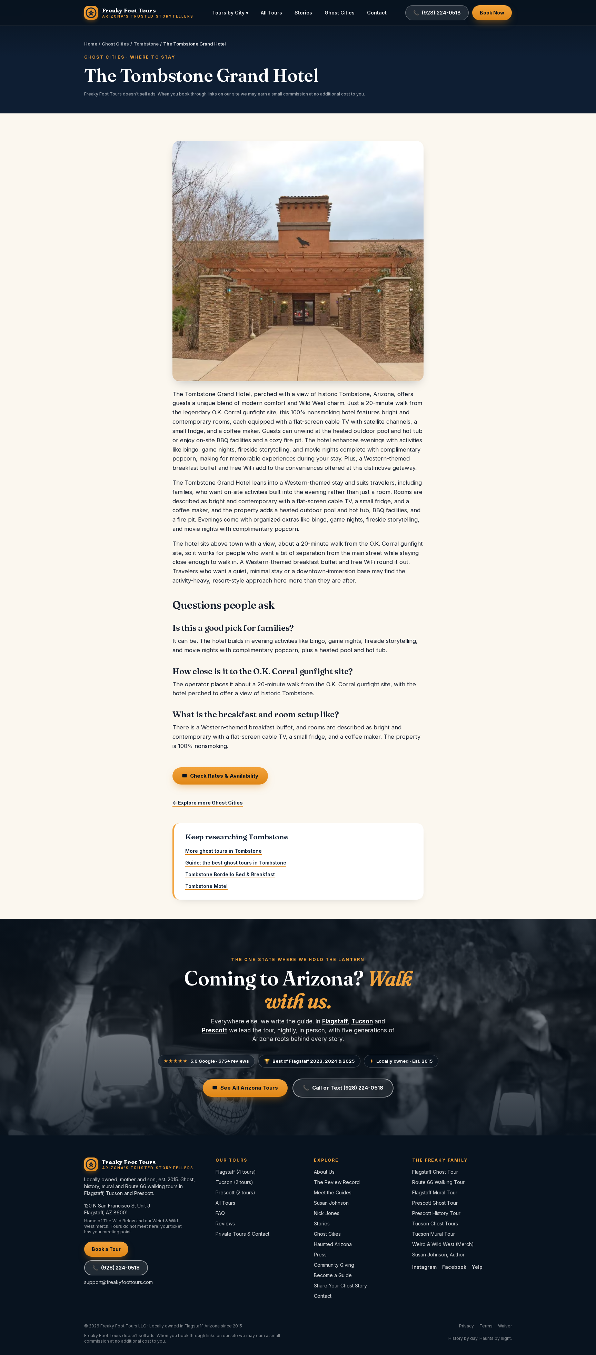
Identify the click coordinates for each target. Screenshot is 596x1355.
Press (320, 1254)
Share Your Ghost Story (340, 1285)
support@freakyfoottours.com (118, 1282)
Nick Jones (326, 1213)
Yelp (477, 1267)
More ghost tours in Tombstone (223, 851)
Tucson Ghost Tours (435, 1223)
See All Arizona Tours (245, 1087)
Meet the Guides (332, 1192)
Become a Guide (333, 1275)
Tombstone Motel (206, 886)
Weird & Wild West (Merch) (443, 1244)
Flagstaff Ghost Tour (435, 1172)
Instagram (424, 1267)
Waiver (505, 1325)
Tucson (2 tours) (234, 1182)
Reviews (225, 1223)
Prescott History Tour (436, 1213)
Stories (303, 13)
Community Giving (334, 1265)
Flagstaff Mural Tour (434, 1192)
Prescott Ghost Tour (435, 1203)
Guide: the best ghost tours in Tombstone (235, 863)
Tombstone (146, 44)
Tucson (362, 1021)
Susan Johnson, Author (438, 1254)
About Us (324, 1172)
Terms (486, 1325)
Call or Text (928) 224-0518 (343, 1087)
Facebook (454, 1267)
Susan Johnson (331, 1203)
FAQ (220, 1213)
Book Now (492, 13)
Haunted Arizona (333, 1244)
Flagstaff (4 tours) (236, 1172)
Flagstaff (335, 1021)
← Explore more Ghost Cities (207, 803)
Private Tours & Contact (242, 1234)
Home (90, 44)
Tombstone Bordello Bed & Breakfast (230, 874)
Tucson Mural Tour (433, 1234)
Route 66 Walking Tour (438, 1182)
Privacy (466, 1325)
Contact (377, 13)
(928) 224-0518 (116, 1268)
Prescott (214, 1030)
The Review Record (337, 1182)
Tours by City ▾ (230, 13)
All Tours (271, 13)
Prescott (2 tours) (235, 1192)
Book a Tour (106, 1249)
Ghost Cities (340, 13)
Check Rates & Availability (220, 775)
